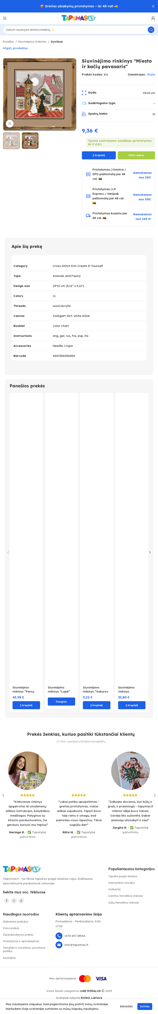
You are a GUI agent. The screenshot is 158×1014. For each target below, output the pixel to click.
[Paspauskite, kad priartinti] (9, 124)
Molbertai (114, 889)
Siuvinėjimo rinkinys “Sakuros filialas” (95, 691)
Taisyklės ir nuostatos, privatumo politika (24, 949)
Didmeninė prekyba (15, 921)
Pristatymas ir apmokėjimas (21, 941)
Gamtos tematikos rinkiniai (125, 896)
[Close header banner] (153, 6)
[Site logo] (79, 18)
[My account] (153, 18)
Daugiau (127, 1006)
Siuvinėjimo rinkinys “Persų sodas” (23, 691)
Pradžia (8, 41)
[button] (26, 705)
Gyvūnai (57, 41)
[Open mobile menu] (5, 18)
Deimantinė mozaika (121, 883)
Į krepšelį (99, 155)
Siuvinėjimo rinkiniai (32, 41)
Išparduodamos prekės (18, 934)
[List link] (78, 935)
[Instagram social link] (14, 901)
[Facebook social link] (6, 901)
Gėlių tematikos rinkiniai (123, 902)
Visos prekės (11, 928)
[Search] (151, 30)
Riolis (151, 74)
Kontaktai (9, 958)
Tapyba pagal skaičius (122, 876)
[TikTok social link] (21, 901)
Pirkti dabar (136, 155)
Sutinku (145, 1006)
